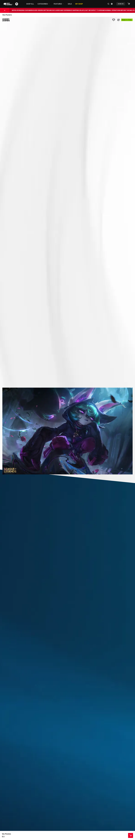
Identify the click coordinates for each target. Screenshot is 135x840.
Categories (43, 4)
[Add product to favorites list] (114, 20)
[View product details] (130, 835)
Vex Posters (6, 834)
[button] (130, 4)
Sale (70, 4)
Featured (58, 4)
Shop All (30, 4)
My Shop (79, 4)
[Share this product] (118, 20)
